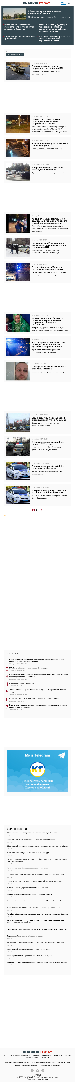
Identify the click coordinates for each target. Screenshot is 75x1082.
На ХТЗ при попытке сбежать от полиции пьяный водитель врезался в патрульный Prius (49, 344)
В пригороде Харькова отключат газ (23, 683)
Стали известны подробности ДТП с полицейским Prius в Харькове (50, 418)
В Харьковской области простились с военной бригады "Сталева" (34, 698)
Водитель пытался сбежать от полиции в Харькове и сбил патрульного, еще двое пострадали (47, 321)
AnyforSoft (43, 1079)
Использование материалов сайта (43, 1062)
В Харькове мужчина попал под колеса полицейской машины (49, 491)
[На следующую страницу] (42, 510)
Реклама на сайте (64, 1062)
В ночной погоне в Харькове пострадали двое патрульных (47, 268)
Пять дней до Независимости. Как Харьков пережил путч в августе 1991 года (37, 929)
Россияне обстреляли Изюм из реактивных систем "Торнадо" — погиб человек (37, 901)
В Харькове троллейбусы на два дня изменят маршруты (28, 852)
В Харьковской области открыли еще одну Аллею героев (29, 949)
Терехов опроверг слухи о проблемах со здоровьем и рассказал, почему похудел (37, 691)
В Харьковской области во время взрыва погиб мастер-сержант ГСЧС (34, 907)
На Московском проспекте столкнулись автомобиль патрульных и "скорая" (46, 121)
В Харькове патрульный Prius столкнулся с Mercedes (47, 168)
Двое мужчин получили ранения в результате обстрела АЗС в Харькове (34, 881)
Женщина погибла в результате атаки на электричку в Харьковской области (54, 38)
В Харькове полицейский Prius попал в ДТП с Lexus (48, 442)
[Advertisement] (37, 99)
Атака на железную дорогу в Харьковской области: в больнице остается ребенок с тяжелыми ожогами (53, 27)
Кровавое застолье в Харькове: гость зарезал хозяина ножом (31, 839)
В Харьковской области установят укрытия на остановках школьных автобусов (37, 846)
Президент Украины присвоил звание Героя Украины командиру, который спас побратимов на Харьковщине (38, 675)
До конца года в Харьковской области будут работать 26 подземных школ (35, 874)
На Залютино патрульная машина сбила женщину (50, 144)
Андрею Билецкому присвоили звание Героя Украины (28, 888)
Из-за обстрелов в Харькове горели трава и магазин (27, 868)
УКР (63, 3)
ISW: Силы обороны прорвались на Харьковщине (28, 668)
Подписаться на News (4, 515)
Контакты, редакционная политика (17, 1062)
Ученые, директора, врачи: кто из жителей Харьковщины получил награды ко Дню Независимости (37, 860)
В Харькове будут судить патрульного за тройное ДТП (47, 67)
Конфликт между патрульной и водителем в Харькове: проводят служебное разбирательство (49, 220)
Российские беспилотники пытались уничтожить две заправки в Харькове (35, 942)
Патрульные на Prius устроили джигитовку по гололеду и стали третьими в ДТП (49, 244)
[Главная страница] (37, 1052)
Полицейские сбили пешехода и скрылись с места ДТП (49, 367)
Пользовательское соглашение (49, 1065)
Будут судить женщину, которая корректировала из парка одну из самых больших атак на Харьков (38, 706)
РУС (39, 1075)
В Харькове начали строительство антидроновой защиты (44, 11)
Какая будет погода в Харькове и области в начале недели (29, 956)
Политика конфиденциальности (26, 1065)
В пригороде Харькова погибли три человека (19, 37)
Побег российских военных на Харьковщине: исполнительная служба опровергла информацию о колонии (36, 660)
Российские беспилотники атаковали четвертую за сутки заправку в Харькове (19, 26)
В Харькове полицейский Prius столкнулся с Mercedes (48, 467)
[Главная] (36, 3)
